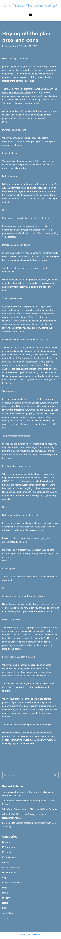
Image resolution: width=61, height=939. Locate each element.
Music (5, 892)
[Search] (55, 775)
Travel (5, 918)
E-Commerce (8, 847)
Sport (4, 908)
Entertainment (9, 857)
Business (6, 842)
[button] (30, 14)
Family (5, 862)
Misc (4, 887)
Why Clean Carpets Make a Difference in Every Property (29, 809)
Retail (5, 903)
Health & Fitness (10, 872)
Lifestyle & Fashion (11, 882)
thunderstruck (11, 46)
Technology (7, 913)
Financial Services (11, 867)
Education (7, 852)
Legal (4, 877)
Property (6, 897)
